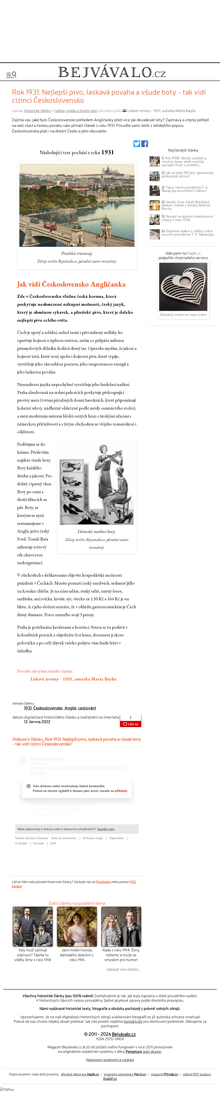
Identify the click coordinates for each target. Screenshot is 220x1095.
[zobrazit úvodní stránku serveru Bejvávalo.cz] (112, 76)
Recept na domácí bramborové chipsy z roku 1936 (187, 218)
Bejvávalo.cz (124, 1034)
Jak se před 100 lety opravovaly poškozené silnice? (188, 174)
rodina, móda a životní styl (75, 110)
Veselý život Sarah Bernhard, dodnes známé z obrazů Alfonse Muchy (186, 205)
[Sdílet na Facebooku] (144, 145)
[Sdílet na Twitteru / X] (136, 145)
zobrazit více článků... (123, 969)
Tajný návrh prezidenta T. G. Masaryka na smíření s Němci (185, 189)
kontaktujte (133, 1021)
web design (143, 1051)
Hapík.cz (194, 252)
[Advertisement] (110, 30)
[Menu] (11, 74)
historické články (37, 110)
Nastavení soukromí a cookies (110, 1059)
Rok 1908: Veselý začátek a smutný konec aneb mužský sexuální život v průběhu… (184, 161)
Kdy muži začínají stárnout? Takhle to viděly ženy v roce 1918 (32, 954)
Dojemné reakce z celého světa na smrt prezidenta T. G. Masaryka (188, 232)
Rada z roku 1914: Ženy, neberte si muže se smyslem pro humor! (121, 954)
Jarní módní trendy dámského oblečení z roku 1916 (77, 954)
